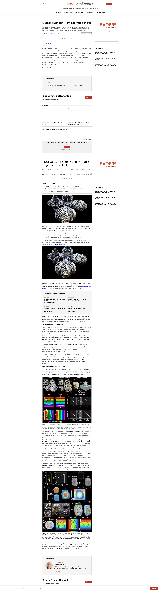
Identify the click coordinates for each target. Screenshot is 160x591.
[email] (71, 38)
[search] (46, 4)
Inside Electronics (100, 12)
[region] (67, 136)
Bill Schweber (45, 174)
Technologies (58, 12)
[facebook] (62, 38)
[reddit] (69, 38)
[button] (43, 4)
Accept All (154, 588)
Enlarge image (48, 43)
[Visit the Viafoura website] (88, 139)
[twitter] (67, 38)
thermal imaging (60, 244)
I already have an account (67, 149)
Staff (43, 33)
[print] (91, 38)
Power (43, 18)
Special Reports (89, 12)
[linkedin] (64, 38)
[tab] (46, 133)
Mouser (97, 39)
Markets (66, 12)
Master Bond (98, 37)
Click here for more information (58, 67)
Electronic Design (60, 174)
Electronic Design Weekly (76, 12)
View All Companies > (106, 43)
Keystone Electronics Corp (101, 35)
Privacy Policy (41, 588)
